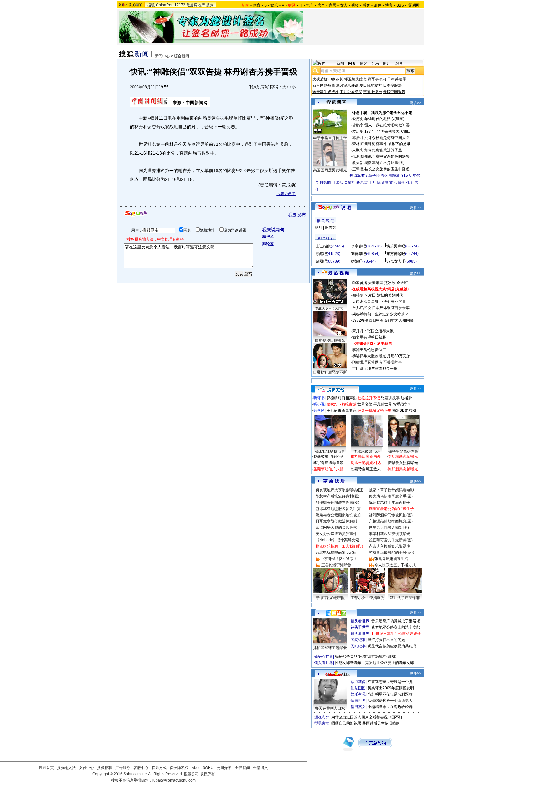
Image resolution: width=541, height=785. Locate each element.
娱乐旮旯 (358, 694)
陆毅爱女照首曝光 (403, 463)
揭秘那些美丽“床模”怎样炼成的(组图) (365, 656)
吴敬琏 (349, 182)
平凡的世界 (382, 404)
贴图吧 (321, 261)
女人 (344, 5)
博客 (389, 5)
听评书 (319, 398)
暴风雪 (362, 182)
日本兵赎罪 (396, 79)
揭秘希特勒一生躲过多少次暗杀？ (380, 314)
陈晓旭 (382, 182)
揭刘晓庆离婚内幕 (366, 456)
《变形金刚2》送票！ (339, 559)
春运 (384, 175)
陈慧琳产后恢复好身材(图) (337, 496)
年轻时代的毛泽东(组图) (384, 119)
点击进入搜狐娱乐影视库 (389, 546)
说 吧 (346, 207)
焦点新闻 (358, 682)
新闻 (340, 63)
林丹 (318, 227)
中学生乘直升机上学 (330, 138)
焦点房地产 (195, 5)
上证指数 (323, 246)
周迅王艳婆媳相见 (366, 463)
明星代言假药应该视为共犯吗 (392, 646)
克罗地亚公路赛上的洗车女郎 (395, 627)
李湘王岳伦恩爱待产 (369, 350)
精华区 (268, 236)
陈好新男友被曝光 (403, 469)
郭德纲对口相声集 (342, 398)
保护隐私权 (179, 768)
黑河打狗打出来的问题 (386, 640)
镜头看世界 (360, 621)
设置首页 (46, 768)
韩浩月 (357, 137)
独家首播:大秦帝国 (367, 283)
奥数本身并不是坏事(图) (384, 163)
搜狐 (151, 5)
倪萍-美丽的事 (394, 301)
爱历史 (357, 119)
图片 (386, 63)
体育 (256, 5)
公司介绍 (224, 768)
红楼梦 (406, 398)
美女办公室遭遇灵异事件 (336, 534)
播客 (366, 5)
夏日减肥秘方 (370, 85)
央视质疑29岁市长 (327, 79)
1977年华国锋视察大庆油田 (387, 131)
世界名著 (364, 404)
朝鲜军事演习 (375, 79)
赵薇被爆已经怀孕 (328, 456)
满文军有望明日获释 (369, 337)
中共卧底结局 (351, 91)
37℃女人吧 (395, 261)
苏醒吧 (321, 254)
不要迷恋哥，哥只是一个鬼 (390, 682)
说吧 (398, 63)
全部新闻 (242, 768)
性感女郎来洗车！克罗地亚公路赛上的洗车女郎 (374, 662)
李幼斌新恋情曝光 (403, 456)
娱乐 (274, 5)
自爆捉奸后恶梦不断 (330, 372)
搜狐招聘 (104, 768)
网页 (352, 63)
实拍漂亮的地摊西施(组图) (391, 521)
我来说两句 (259, 87)
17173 (179, 5)
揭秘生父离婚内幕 (403, 451)
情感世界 (358, 700)
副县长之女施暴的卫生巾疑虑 (385, 169)
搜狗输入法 (66, 768)
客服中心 (140, 768)
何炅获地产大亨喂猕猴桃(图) (339, 490)
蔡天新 (357, 163)
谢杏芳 (330, 227)
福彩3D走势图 (404, 410)
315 (404, 175)
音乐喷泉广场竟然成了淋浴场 (395, 621)
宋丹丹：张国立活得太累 (373, 331)
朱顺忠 (357, 150)
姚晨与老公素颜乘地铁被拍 (338, 515)
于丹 (372, 182)
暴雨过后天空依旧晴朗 (381, 723)
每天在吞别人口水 (330, 708)
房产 (321, 5)
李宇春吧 (358, 246)
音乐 (375, 63)
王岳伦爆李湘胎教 (336, 565)
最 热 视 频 (338, 272)
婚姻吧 (356, 261)
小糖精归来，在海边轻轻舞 (390, 707)
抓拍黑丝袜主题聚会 (330, 647)
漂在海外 (321, 717)
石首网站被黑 (323, 85)
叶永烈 (337, 182)
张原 (356, 156)
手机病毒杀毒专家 (342, 410)
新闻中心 (162, 56)
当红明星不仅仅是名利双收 (390, 694)
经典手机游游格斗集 (374, 410)
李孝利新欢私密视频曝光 (389, 534)
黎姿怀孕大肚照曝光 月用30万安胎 (381, 356)
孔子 (410, 182)
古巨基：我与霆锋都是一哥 (374, 368)
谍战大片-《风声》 (330, 308)
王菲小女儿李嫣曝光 (367, 598)
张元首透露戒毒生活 (391, 559)
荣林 (356, 144)
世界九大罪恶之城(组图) (389, 527)
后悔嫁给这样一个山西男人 (390, 700)
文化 (393, 182)
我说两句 (415, 5)
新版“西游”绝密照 (330, 598)
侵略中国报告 (394, 91)
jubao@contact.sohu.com (174, 780)
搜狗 (210, 5)
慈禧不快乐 (372, 91)
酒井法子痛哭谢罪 (405, 598)
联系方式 (159, 768)
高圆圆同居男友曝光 (330, 170)
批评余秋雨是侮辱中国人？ (387, 137)
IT (300, 5)
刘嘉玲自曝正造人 (366, 469)
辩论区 (268, 244)
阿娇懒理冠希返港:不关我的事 (377, 362)
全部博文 (260, 768)
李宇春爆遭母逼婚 (328, 463)
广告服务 (122, 768)
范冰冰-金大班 (396, 283)
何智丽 (325, 182)
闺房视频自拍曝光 (330, 340)
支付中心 (86, 768)
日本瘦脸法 (392, 85)
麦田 (372, 295)
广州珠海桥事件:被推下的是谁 (385, 144)
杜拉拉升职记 (369, 398)
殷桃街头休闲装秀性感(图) (337, 502)
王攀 (356, 169)
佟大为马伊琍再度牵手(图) (391, 496)
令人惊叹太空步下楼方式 (395, 565)
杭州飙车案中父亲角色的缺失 (385, 156)
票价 (401, 182)
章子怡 (374, 175)
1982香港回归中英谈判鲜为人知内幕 (383, 320)
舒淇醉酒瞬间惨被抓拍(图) (391, 515)
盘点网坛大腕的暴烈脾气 (336, 527)
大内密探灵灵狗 (365, 301)
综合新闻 (181, 56)
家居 (332, 5)
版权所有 (207, 774)
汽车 (310, 5)
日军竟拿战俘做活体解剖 (336, 521)
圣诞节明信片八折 (328, 469)
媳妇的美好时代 (390, 295)
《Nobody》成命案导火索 (337, 540)
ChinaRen (164, 5)
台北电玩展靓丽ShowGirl (337, 552)
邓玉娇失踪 (353, 79)
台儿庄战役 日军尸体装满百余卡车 (381, 308)
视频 (355, 5)
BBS (400, 5)
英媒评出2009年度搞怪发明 (391, 688)
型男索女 (358, 707)
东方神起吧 (395, 254)
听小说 (319, 404)
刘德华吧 (358, 254)
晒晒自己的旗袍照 (346, 723)
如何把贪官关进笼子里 (383, 150)
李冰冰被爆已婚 (366, 451)
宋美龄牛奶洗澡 (325, 91)
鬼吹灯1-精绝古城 (341, 404)
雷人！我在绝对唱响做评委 (387, 125)
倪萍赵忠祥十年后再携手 (389, 502)
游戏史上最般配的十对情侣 (391, 552)
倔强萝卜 (359, 295)
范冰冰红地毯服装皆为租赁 (338, 509)
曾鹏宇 (357, 125)
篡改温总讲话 (347, 85)
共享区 (319, 410)
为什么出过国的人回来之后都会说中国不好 (367, 717)
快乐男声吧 (395, 246)
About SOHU (203, 768)
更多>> (415, 103)
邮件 (377, 5)
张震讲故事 (390, 398)
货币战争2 (401, 404)
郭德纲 (394, 175)
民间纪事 (358, 640)
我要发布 (297, 214)
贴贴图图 (358, 688)
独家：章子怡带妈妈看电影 (391, 490)
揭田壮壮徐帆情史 (330, 451)
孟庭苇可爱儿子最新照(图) (391, 540)
